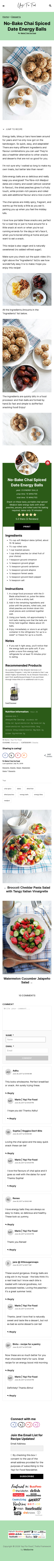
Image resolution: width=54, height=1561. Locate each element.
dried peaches (9, 794)
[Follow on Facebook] (14, 1424)
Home (6, 17)
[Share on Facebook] (5, 755)
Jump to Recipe (13, 129)
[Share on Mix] (24, 755)
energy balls (24, 794)
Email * (10, 1046)
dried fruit (30, 789)
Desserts (16, 17)
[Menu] (4, 6)
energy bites (38, 794)
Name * (10, 1035)
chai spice (7, 789)
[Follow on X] (21, 1424)
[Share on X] (11, 755)
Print (27, 526)
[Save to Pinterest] (18, 755)
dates (19, 789)
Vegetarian (26, 768)
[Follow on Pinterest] (28, 1424)
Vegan (18, 768)
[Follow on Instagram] (36, 1424)
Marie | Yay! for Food (28, 33)
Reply (10, 1093)
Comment (8, 1004)
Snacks (13, 768)
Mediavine (28, 1549)
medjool (7, 800)
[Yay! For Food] (27, 6)
